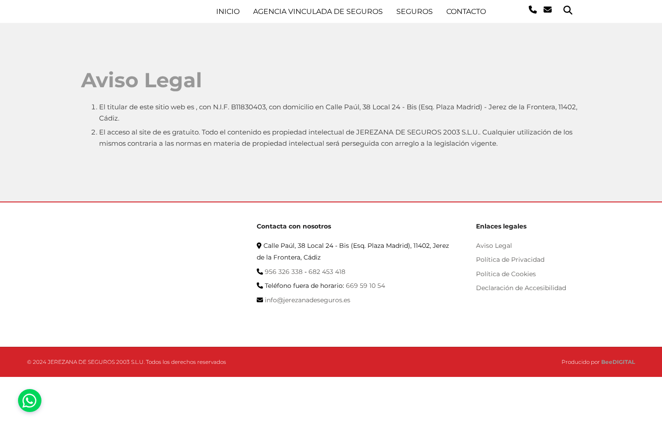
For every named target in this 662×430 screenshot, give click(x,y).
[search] (567, 10)
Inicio (228, 11)
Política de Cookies (506, 274)
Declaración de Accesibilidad (521, 288)
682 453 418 (326, 272)
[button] (29, 400)
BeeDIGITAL (618, 361)
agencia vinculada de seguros (318, 11)
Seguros (414, 11)
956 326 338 (284, 272)
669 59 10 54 (365, 286)
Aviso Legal (494, 246)
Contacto (466, 11)
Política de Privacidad (510, 259)
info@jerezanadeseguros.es (307, 300)
